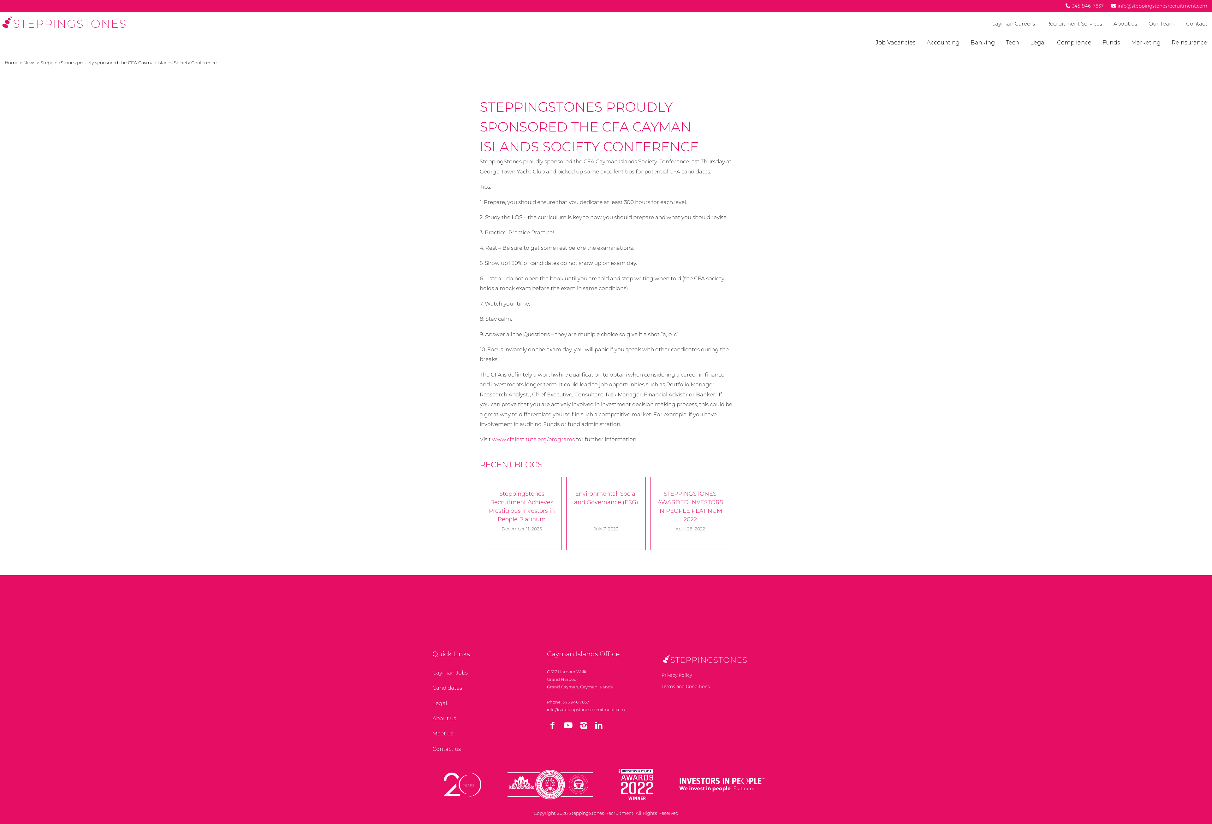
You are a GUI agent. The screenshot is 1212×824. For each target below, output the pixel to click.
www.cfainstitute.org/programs (533, 439)
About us (1125, 23)
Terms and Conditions (686, 686)
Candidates (447, 688)
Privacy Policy (677, 675)
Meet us (442, 733)
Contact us (446, 749)
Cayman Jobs (450, 672)
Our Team (1162, 23)
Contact (1196, 23)
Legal (439, 703)
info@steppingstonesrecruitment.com (586, 709)
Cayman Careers (1013, 23)
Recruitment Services (1074, 23)
